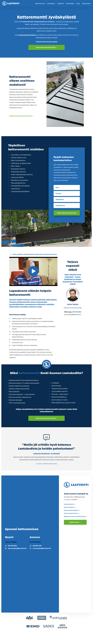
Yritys (78, 3)
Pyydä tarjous (74, 522)
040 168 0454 (76, 312)
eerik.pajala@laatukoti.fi (42, 548)
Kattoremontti (40, 3)
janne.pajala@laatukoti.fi (17, 548)
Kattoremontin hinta (71, 513)
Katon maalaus (69, 507)
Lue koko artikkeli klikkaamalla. (46, 464)
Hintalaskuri (51, 3)
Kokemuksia (70, 3)
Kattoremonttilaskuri (71, 510)
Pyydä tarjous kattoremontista (20, 116)
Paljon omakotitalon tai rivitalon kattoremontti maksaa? (41, 409)
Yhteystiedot (86, 3)
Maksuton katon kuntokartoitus (75, 516)
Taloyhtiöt (60, 3)
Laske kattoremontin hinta (46, 47)
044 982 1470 (37, 546)
